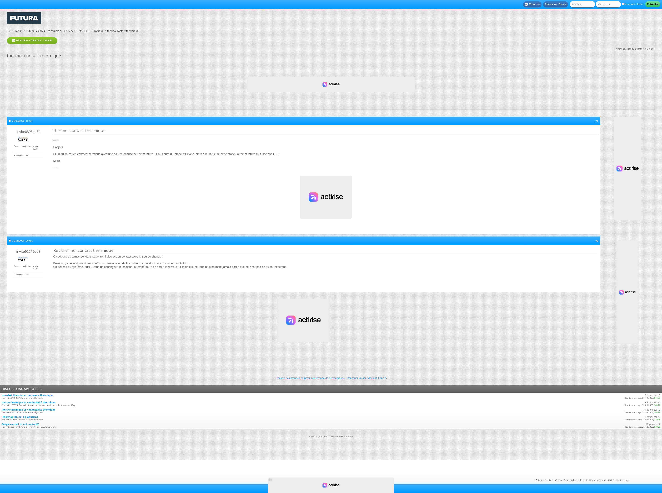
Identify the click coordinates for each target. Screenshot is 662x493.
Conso (558, 480)
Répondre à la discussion (32, 40)
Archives (549, 480)
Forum (18, 31)
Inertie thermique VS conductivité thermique (28, 402)
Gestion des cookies (574, 480)
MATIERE (84, 31)
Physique (98, 31)
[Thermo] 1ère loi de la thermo (20, 416)
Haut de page (623, 480)
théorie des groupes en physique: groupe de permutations (311, 378)
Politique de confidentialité (600, 480)
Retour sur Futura (555, 4)
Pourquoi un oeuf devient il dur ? (366, 378)
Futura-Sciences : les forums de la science (50, 31)
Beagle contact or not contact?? (20, 424)
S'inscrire (532, 4)
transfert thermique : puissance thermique (27, 395)
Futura (539, 480)
